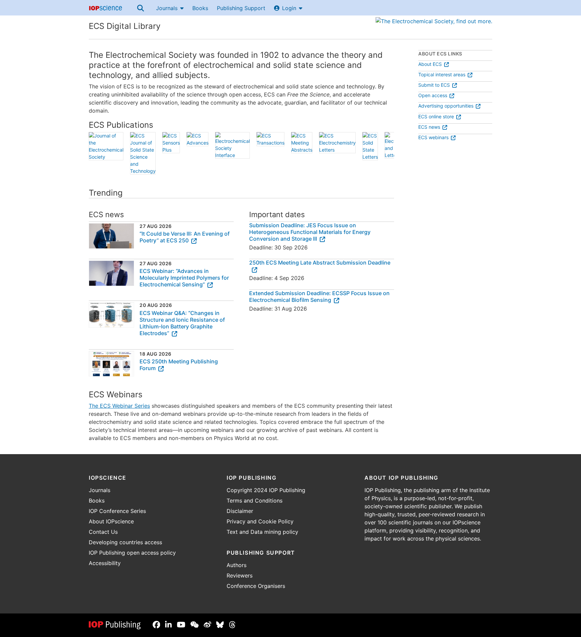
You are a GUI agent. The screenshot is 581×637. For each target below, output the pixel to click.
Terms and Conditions (254, 500)
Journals (167, 8)
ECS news (429, 127)
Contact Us (103, 531)
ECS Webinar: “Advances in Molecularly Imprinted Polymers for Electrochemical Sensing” (184, 278)
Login (289, 8)
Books (200, 8)
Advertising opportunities (445, 106)
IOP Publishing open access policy (132, 552)
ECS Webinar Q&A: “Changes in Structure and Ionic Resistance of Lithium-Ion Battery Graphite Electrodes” (182, 323)
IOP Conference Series (117, 511)
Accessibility (105, 563)
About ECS (430, 64)
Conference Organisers (256, 586)
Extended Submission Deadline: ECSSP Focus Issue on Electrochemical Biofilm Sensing (319, 296)
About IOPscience (111, 521)
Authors (236, 565)
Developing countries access (125, 542)
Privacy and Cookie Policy (260, 521)
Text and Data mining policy (262, 531)
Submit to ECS (434, 85)
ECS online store (436, 116)
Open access (432, 95)
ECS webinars (433, 137)
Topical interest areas (441, 74)
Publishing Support (241, 8)
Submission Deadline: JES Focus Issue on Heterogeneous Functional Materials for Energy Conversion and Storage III (310, 232)
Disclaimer (240, 511)
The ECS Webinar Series (119, 405)
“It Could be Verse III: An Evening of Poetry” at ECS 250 (185, 237)
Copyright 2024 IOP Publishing (266, 490)
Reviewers (240, 575)
